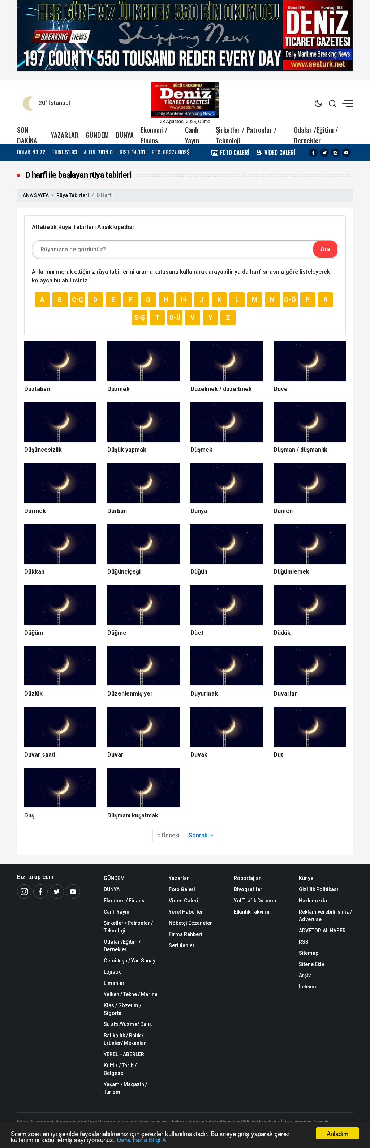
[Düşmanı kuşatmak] (143, 788)
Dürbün (117, 510)
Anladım (337, 1133)
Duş (29, 815)
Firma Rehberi (185, 934)
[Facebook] (313, 152)
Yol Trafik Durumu (255, 900)
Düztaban (37, 389)
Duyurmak (204, 693)
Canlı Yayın (192, 134)
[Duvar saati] (60, 727)
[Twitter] (324, 152)
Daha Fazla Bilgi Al (142, 1139)
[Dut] (310, 727)
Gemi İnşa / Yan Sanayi (130, 961)
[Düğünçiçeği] (143, 544)
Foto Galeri (182, 889)
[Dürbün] (143, 483)
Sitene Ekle (311, 964)
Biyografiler (248, 889)
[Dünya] (226, 483)
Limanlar (114, 983)
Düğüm (33, 632)
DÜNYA (125, 134)
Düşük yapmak (126, 449)
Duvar (115, 754)
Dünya (198, 510)
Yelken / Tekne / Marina (131, 994)
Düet (196, 632)
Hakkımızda (313, 900)
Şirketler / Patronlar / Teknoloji (246, 134)
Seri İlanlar (182, 945)
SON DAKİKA (27, 134)
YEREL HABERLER (124, 1054)
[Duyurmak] (226, 666)
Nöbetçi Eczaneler (190, 923)
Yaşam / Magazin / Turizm (125, 1088)
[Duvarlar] (310, 666)
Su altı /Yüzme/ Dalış (128, 1024)
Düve (281, 389)
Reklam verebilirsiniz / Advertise (325, 915)
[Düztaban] (60, 361)
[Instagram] (335, 152)
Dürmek (35, 510)
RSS (304, 942)
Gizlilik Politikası (318, 889)
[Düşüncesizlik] (60, 422)
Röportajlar (247, 878)
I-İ (184, 299)
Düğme (116, 632)
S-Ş (139, 317)
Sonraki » (201, 835)
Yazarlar (179, 878)
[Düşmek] (226, 422)
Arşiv (305, 975)
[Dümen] (310, 483)
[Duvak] (226, 727)
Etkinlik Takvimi (252, 912)
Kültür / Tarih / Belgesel (120, 1069)
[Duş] (60, 788)
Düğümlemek (291, 571)
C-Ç (77, 299)
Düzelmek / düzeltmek (221, 389)
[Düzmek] (143, 361)
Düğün (198, 571)
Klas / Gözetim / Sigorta (122, 1009)
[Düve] (310, 361)
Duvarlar (285, 693)
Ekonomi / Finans (154, 134)
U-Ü (175, 317)
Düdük (282, 632)
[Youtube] (346, 152)
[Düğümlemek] (310, 544)
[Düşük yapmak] (143, 422)
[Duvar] (143, 727)
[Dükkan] (60, 544)
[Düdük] (310, 605)
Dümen (283, 510)
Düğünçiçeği (124, 571)
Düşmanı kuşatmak (132, 815)
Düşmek (201, 449)
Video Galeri (183, 900)
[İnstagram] (24, 891)
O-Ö (290, 299)
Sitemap (308, 953)
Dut (278, 754)
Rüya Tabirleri (72, 195)
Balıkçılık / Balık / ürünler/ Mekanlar (125, 1039)
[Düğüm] (60, 605)
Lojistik (112, 972)
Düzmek (118, 389)
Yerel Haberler (186, 912)
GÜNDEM (97, 134)
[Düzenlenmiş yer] (143, 666)
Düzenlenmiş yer (130, 693)
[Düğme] (143, 605)
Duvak (198, 754)
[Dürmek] (60, 483)
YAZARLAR (65, 134)
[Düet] (226, 605)
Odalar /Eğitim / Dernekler (316, 134)
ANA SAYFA (36, 195)
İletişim (307, 987)
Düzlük (33, 693)
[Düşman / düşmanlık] (310, 422)
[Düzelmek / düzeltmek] (226, 361)
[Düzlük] (60, 666)
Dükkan (34, 571)
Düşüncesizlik (43, 449)
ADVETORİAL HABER (322, 931)
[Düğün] (226, 544)
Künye (306, 878)
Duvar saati (39, 754)
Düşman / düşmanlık (300, 449)
